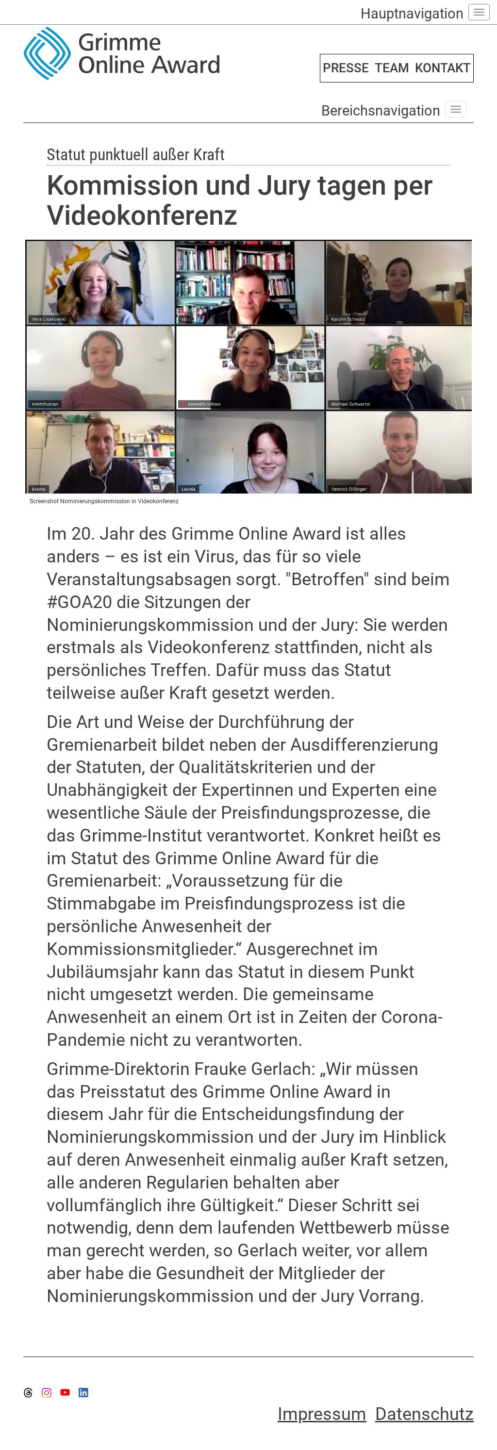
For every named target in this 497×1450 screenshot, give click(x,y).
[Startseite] (132, 53)
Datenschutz (424, 1414)
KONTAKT (443, 68)
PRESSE (346, 68)
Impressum (322, 1414)
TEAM (392, 68)
